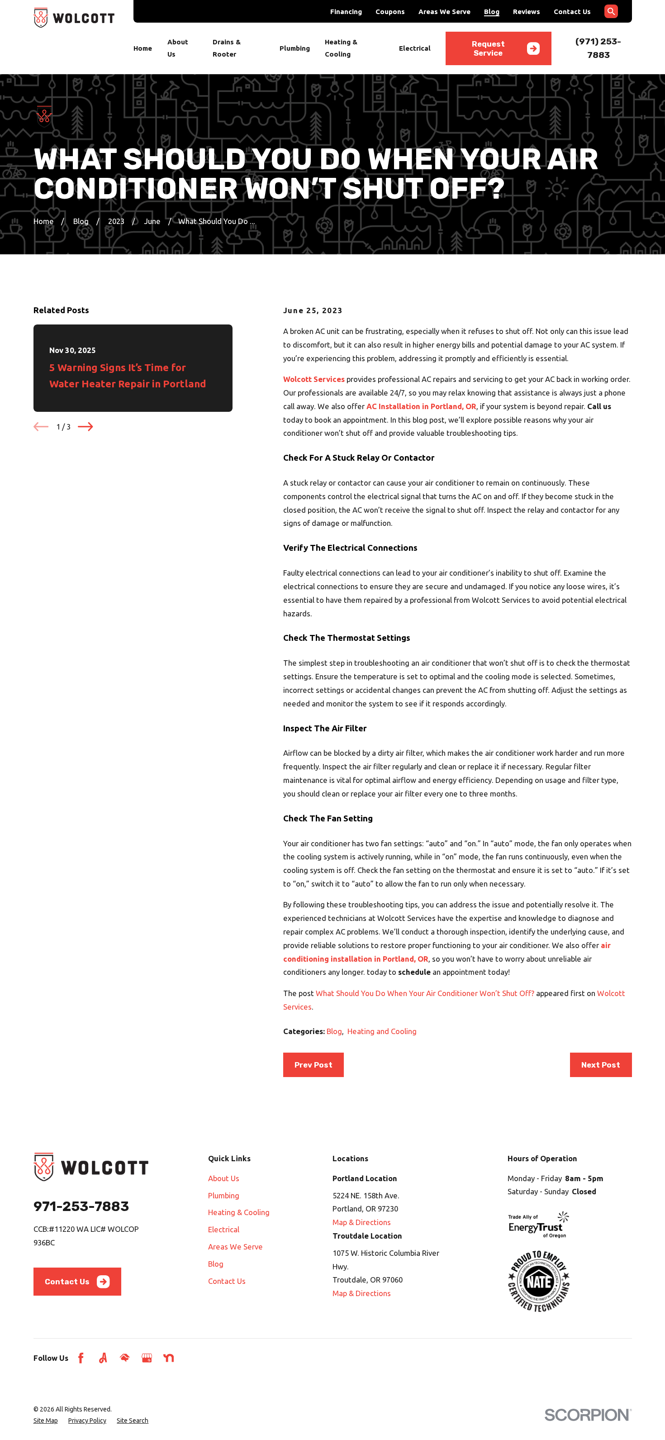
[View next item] (85, 426)
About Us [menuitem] (177, 48)
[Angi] (103, 1358)
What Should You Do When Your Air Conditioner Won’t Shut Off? (425, 993)
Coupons (390, 11)
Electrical (223, 1229)
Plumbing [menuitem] (295, 48)
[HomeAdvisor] (124, 1358)
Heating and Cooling (382, 1031)
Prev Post (313, 1064)
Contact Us (572, 11)
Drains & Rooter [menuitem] (227, 48)
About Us (223, 1178)
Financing (346, 11)
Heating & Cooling (239, 1212)
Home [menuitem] (142, 48)
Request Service (488, 48)
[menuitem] (45, 1420)
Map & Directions (361, 1222)
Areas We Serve (444, 11)
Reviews (526, 11)
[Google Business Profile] (147, 1358)
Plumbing (223, 1195)
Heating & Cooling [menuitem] (341, 48)
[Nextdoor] (168, 1358)
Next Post (600, 1064)
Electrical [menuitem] (415, 48)
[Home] (74, 18)
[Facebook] (81, 1358)
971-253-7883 (81, 1206)
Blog (491, 11)
